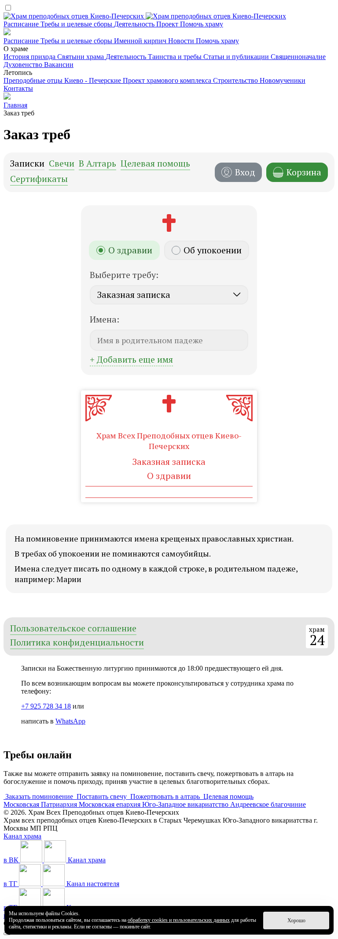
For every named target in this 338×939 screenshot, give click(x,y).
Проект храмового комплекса (168, 80)
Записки (27, 164)
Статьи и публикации (237, 56)
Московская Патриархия (41, 804)
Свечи (61, 164)
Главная (15, 105)
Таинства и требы (175, 56)
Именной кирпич (141, 41)
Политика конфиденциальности (77, 643)
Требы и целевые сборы (77, 24)
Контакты (18, 88)
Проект (168, 24)
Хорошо (296, 920)
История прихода (30, 56)
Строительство (236, 80)
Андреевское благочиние (268, 804)
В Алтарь (97, 164)
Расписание (22, 24)
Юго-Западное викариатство (186, 804)
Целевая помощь (155, 164)
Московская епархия (110, 804)
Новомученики (282, 80)
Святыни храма (81, 56)
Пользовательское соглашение (73, 629)
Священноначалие (298, 56)
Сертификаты (39, 179)
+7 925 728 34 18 (46, 706)
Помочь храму (201, 24)
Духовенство (24, 64)
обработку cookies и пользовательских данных (179, 920)
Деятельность (135, 24)
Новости (182, 41)
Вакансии (58, 64)
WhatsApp (70, 721)
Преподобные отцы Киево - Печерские (63, 80)
